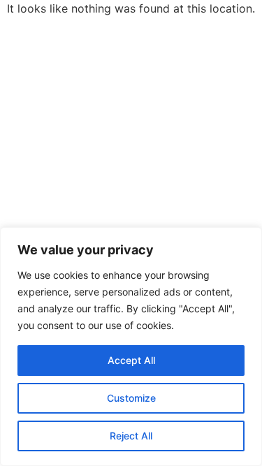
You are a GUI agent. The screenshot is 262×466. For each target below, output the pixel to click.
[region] (131, 346)
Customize (131, 398)
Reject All (131, 436)
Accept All (131, 360)
